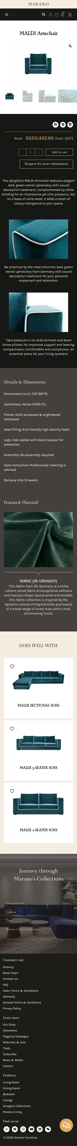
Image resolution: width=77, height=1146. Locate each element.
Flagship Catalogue (16, 1036)
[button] (44, 15)
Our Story (9, 1024)
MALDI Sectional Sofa (38, 706)
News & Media (13, 1060)
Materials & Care (14, 1042)
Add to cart (59, 152)
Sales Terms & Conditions (20, 990)
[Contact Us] (63, 14)
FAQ (5, 985)
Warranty (9, 996)
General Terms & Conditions (22, 1002)
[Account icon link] (51, 14)
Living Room (11, 1082)
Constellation (15, 904)
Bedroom (9, 1094)
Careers (8, 1066)
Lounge (8, 1100)
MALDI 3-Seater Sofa (38, 768)
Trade (6, 1048)
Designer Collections (17, 1106)
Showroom (10, 1030)
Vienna (11, 912)
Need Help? (10, 973)
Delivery (8, 967)
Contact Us (10, 979)
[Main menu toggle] (6, 14)
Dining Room (11, 1088)
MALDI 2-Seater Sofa (38, 830)
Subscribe (10, 1054)
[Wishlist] (56, 14)
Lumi (9, 921)
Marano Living (12, 1112)
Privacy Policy (12, 1008)
